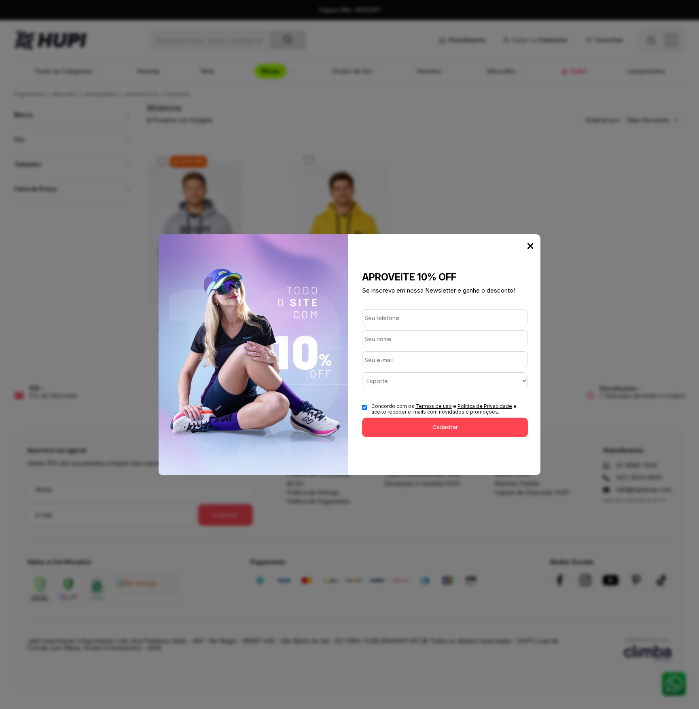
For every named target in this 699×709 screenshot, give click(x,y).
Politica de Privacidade (485, 406)
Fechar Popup (530, 246)
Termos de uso (433, 406)
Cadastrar (445, 427)
